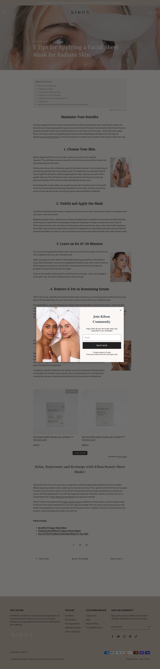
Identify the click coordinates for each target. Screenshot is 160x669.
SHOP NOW (101, 345)
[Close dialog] (120, 310)
